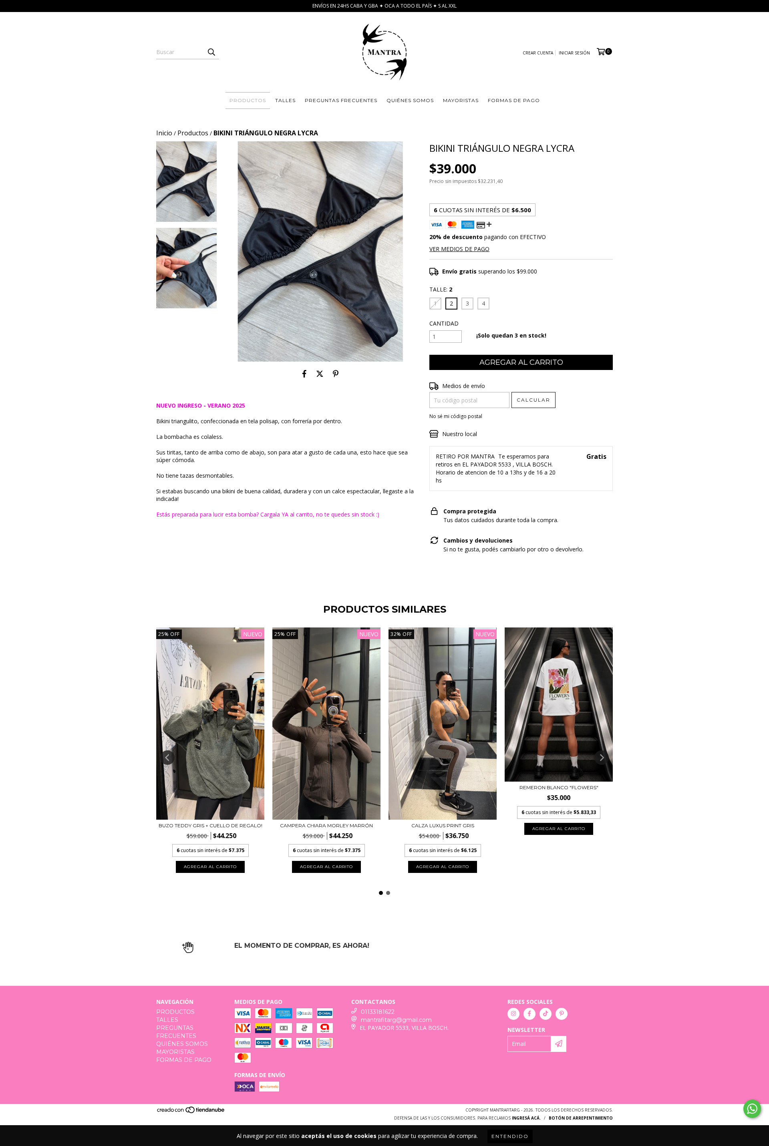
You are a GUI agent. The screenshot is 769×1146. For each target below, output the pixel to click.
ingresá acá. (526, 1118)
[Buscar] (211, 52)
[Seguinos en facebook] (529, 1014)
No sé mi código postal (455, 416)
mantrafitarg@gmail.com (396, 1019)
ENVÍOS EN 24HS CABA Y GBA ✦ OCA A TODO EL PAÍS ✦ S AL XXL (384, 5)
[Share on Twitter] (320, 374)
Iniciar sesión (574, 53)
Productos (192, 133)
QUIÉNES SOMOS (410, 100)
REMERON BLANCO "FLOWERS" (558, 787)
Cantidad (444, 323)
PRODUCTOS (247, 100)
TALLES (285, 100)
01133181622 (378, 1011)
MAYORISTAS (461, 100)
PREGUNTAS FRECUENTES (341, 100)
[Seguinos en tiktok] (546, 1014)
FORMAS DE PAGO (514, 100)
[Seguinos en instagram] (513, 1014)
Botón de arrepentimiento (581, 1118)
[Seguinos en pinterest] (562, 1014)
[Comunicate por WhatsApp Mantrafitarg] (752, 1109)
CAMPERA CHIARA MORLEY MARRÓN (326, 825)
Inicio (164, 133)
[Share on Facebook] (304, 374)
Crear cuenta (538, 53)
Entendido (510, 1136)
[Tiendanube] (191, 1112)
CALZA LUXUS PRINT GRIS (442, 825)
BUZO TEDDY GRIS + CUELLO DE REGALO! (210, 825)
